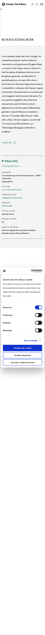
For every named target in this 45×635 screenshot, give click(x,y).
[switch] (38, 315)
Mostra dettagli (30, 340)
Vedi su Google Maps (10, 166)
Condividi (7, 143)
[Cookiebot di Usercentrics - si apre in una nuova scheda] (31, 271)
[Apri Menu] (41, 4)
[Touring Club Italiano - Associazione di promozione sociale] (14, 4)
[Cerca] (37, 4)
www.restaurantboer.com (12, 190)
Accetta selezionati (22, 355)
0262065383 (7, 206)
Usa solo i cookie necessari (22, 362)
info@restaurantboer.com (12, 198)
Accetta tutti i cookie (23, 348)
